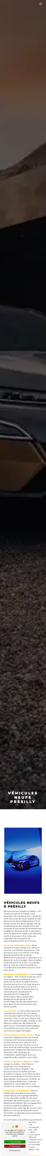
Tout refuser (15, 1146)
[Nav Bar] (41, 4)
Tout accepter (15, 1142)
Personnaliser (14, 1150)
